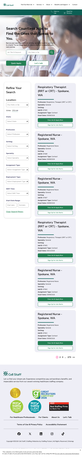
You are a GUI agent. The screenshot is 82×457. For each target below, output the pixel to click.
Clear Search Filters (14, 212)
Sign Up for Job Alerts (55, 125)
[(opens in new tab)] (44, 394)
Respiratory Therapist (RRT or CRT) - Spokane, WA (53, 91)
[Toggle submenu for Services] (43, 5)
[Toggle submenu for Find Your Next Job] (33, 5)
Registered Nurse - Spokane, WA (50, 137)
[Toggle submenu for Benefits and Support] (69, 5)
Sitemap (71, 441)
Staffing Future (46, 441)
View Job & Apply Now (55, 120)
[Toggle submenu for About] (51, 5)
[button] (16, 63)
